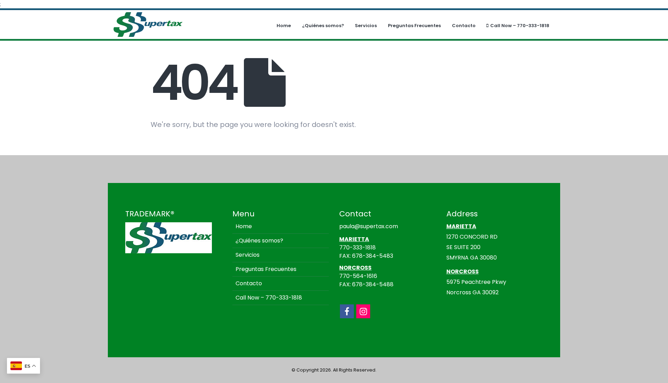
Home (284, 25)
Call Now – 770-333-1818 (519, 25)
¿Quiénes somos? (323, 25)
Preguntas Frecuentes (414, 25)
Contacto (464, 25)
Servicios (366, 25)
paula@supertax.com (368, 226)
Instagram (363, 311)
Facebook (347, 311)
